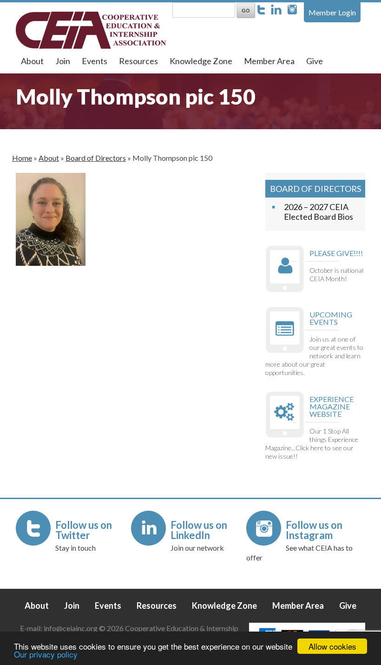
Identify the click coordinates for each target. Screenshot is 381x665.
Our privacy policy (46, 654)
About (32, 61)
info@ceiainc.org (71, 628)
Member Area (269, 61)
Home (22, 157)
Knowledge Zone (201, 61)
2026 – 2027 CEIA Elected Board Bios (318, 212)
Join (62, 61)
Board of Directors (96, 157)
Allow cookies (332, 646)
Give (314, 61)
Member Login (332, 12)
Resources (138, 61)
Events (94, 61)
